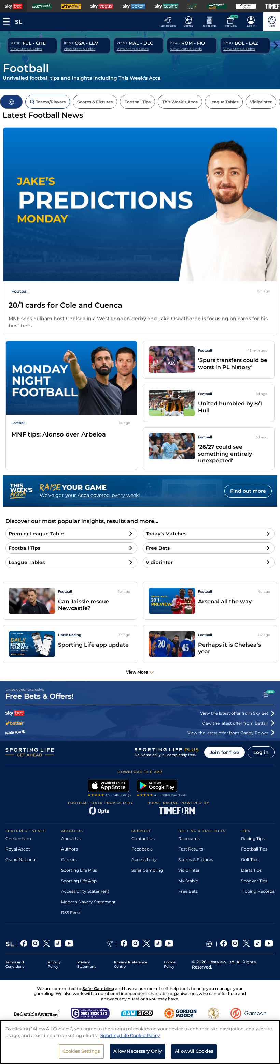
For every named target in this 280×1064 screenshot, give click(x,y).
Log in (261, 752)
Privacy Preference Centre (130, 964)
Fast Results (190, 849)
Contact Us (143, 838)
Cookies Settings (81, 1051)
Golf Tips (249, 859)
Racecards (189, 838)
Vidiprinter (189, 870)
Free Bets (188, 891)
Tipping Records (258, 891)
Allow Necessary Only (137, 1051)
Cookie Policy (170, 964)
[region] (140, 1042)
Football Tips (254, 849)
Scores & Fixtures (195, 859)
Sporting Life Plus (79, 870)
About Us (71, 838)
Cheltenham (18, 838)
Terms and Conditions (14, 964)
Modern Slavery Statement (88, 901)
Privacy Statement (86, 964)
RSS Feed (70, 912)
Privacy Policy (54, 964)
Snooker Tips (254, 880)
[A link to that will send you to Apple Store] (109, 789)
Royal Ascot (17, 849)
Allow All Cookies (194, 1051)
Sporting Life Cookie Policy (130, 1035)
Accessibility (144, 859)
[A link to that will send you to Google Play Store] (162, 789)
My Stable (188, 880)
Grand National (20, 859)
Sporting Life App (79, 880)
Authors (69, 849)
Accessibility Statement (85, 891)
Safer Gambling (147, 870)
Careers (69, 859)
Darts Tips (251, 870)
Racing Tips (253, 838)
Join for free (224, 752)
